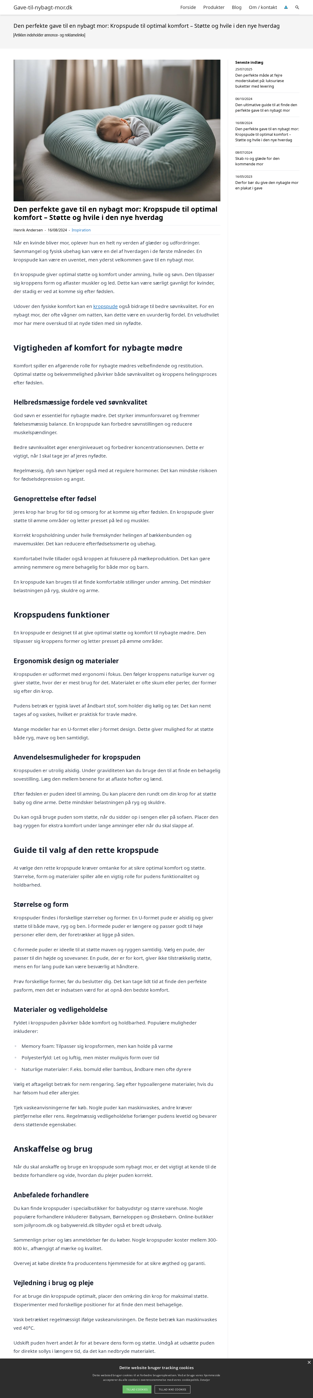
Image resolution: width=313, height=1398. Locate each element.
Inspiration (81, 230)
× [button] (309, 1362)
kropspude (105, 306)
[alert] (156, 1378)
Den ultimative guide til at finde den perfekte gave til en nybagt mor (266, 107)
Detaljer (205, 1379)
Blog (237, 7)
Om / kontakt (263, 7)
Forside (188, 7)
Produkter (214, 7)
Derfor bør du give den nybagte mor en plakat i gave (267, 185)
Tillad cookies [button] (137, 1389)
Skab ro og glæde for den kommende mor (257, 161)
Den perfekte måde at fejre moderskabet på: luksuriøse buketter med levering (259, 81)
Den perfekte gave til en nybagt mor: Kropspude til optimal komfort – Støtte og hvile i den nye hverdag (267, 134)
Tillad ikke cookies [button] (172, 1389)
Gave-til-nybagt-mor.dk (43, 7)
